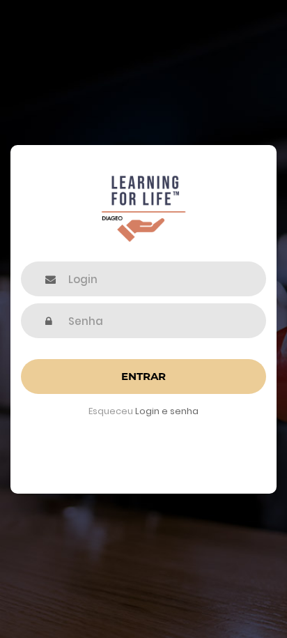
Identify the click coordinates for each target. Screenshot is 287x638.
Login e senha (167, 411)
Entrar (143, 376)
